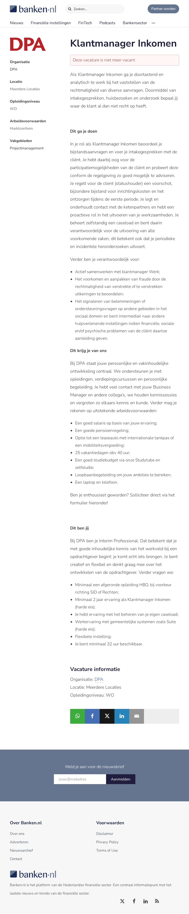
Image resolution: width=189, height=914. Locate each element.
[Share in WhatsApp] (77, 716)
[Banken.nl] (21, 5)
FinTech (85, 23)
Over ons (17, 833)
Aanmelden (120, 779)
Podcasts (107, 23)
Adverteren (19, 842)
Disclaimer (104, 833)
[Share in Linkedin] (121, 716)
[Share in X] (107, 716)
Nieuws (16, 23)
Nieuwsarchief (21, 850)
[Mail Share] (136, 716)
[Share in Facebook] (92, 716)
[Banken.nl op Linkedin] (145, 901)
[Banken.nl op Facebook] (134, 901)
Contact (16, 858)
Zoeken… (80, 9)
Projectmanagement (27, 148)
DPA (13, 69)
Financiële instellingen (51, 23)
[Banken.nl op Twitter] (122, 901)
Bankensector (135, 23)
